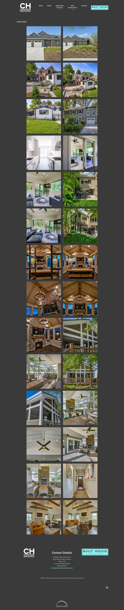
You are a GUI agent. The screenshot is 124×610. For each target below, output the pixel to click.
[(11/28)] (44, 226)
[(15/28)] (44, 298)
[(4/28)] (80, 80)
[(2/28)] (80, 43)
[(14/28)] (80, 262)
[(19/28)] (44, 371)
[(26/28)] (80, 481)
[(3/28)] (44, 80)
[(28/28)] (80, 517)
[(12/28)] (80, 226)
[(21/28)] (44, 408)
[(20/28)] (80, 371)
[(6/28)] (80, 116)
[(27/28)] (44, 517)
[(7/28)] (44, 153)
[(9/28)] (44, 189)
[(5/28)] (44, 116)
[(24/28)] (80, 444)
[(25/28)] (44, 481)
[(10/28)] (80, 189)
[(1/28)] (44, 43)
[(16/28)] (80, 298)
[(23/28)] (44, 444)
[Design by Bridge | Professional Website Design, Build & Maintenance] (62, 604)
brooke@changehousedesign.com (62, 568)
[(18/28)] (80, 335)
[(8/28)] (80, 153)
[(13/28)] (44, 262)
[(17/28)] (44, 335)
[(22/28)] (80, 408)
